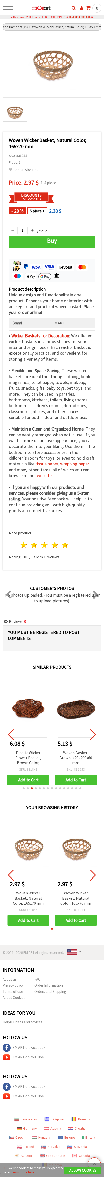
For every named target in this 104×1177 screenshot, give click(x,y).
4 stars (55, 545)
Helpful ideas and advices (22, 1022)
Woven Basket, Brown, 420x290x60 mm (75, 757)
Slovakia (54, 1146)
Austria (55, 1128)
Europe (69, 1137)
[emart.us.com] (33, 9)
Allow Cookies (82, 1170)
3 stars (45, 545)
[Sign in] (81, 8)
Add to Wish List (26, 170)
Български (29, 1119)
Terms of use (13, 991)
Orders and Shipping (50, 991)
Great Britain (55, 1155)
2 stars (34, 545)
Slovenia (80, 1146)
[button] (24, 788)
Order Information (48, 985)
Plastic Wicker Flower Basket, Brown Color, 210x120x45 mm (28, 758)
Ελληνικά (57, 1119)
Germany (30, 1128)
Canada (84, 1155)
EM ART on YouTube (28, 1057)
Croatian (81, 1128)
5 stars (65, 545)
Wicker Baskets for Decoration (40, 336)
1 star (24, 545)
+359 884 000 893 (80, 17)
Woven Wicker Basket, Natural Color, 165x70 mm (28, 898)
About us (10, 979)
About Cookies (14, 997)
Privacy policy (13, 985)
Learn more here (23, 1172)
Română (84, 1119)
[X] (4, 1168)
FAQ (37, 979)
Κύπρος (27, 1155)
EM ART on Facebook (29, 1047)
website (44, 475)
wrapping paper (74, 464)
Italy (92, 1137)
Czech (20, 1137)
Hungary (44, 1137)
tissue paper (46, 464)
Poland (29, 1146)
